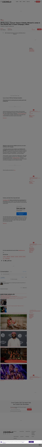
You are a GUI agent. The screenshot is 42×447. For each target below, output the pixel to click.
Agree (31, 441)
